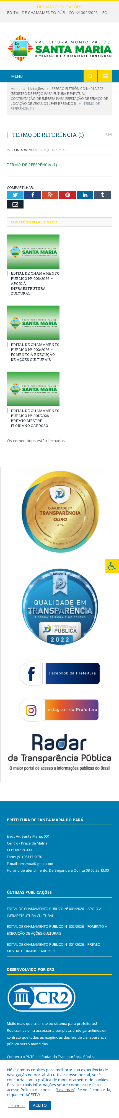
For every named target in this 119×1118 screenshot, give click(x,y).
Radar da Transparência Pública (68, 1056)
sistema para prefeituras (75, 1023)
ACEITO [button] (40, 1105)
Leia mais (65, 1089)
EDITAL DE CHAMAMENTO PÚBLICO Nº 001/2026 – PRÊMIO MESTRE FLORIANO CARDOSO (35, 418)
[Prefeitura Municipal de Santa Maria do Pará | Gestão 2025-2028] (59, 47)
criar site (40, 1023)
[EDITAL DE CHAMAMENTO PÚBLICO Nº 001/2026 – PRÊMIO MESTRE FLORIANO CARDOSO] (33, 389)
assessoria (45, 1030)
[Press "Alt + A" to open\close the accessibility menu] (112, 566)
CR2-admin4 (23, 150)
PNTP (30, 1056)
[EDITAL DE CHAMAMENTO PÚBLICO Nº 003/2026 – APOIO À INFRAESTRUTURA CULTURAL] (33, 251)
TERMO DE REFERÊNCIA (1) (32, 164)
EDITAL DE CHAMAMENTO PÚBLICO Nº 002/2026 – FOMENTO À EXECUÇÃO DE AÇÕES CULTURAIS (61, 12)
